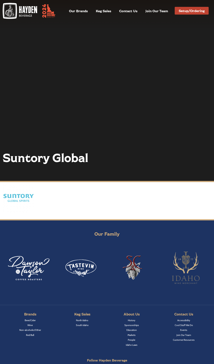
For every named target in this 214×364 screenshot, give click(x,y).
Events (183, 330)
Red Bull (30, 335)
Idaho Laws (131, 344)
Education (132, 330)
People (131, 339)
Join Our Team (156, 11)
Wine (30, 325)
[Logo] (20, 11)
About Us (132, 314)
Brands (30, 314)
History (131, 320)
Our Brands (78, 11)
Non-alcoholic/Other (30, 330)
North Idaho (82, 320)
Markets (132, 335)
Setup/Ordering (192, 11)
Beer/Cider (30, 320)
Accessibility (183, 320)
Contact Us (128, 11)
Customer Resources (184, 339)
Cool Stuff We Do (184, 325)
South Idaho (82, 325)
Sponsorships (131, 325)
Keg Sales (103, 11)
